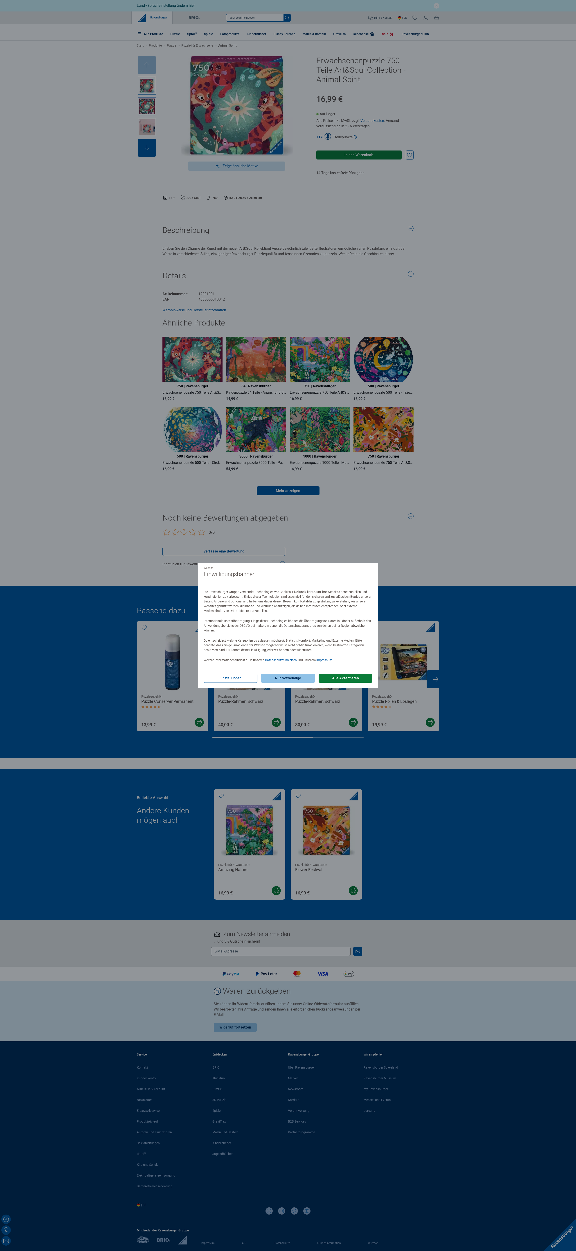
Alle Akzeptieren (345, 678)
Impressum (324, 660)
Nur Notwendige (288, 678)
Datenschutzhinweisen (281, 660)
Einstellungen (230, 678)
